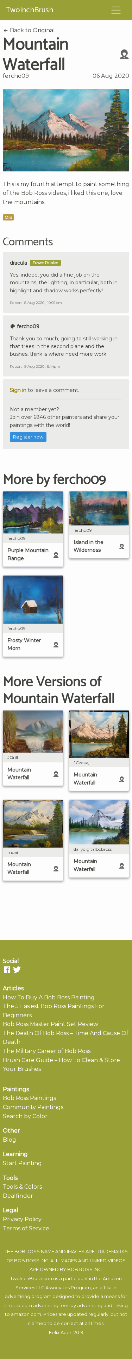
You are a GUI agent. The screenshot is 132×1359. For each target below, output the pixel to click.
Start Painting (22, 1163)
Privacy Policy (22, 1219)
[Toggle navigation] (116, 10)
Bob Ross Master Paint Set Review (50, 1024)
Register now (28, 437)
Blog (9, 1139)
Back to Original (31, 30)
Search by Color (25, 1116)
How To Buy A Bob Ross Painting (49, 997)
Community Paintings (33, 1107)
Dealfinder (18, 1195)
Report (16, 302)
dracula (18, 263)
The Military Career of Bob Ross (46, 1051)
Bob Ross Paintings (29, 1098)
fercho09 (16, 76)
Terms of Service (26, 1228)
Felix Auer (60, 1332)
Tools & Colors (22, 1186)
